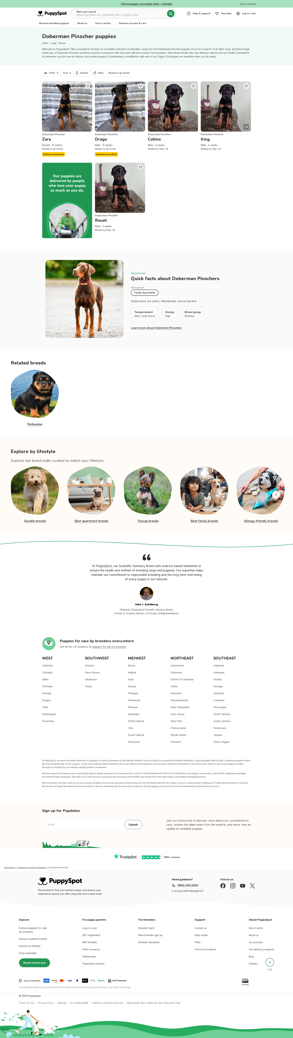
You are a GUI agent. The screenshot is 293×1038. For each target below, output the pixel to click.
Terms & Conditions (205, 949)
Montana (47, 686)
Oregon (46, 700)
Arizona (89, 665)
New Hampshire (180, 707)
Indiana (132, 672)
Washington (49, 714)
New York (176, 721)
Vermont (176, 742)
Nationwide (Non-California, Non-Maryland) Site (153, 1002)
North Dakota (136, 721)
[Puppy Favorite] (87, 86)
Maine (174, 686)
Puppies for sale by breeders (32, 868)
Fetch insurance (91, 949)
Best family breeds (204, 521)
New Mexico (92, 672)
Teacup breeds (148, 521)
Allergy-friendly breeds (261, 521)
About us (82, 23)
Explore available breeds (33, 938)
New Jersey (177, 714)
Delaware (176, 672)
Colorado (47, 672)
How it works (103, 23)
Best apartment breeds (91, 521)
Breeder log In (147, 928)
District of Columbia (182, 679)
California (47, 665)
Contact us (201, 928)
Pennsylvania (178, 728)
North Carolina (221, 714)
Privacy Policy (46, 1002)
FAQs (197, 942)
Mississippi (219, 707)
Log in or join (89, 928)
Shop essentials (28, 953)
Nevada (46, 693)
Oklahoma (91, 679)
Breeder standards (149, 942)
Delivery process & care (132, 23)
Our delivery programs (261, 949)
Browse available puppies (54, 23)
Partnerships (89, 956)
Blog (251, 956)
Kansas (132, 686)
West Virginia (221, 742)
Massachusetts (180, 700)
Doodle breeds (35, 521)
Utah (45, 707)
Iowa (131, 679)
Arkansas (218, 672)
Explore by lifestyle (30, 946)
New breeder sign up (150, 935)
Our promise (255, 942)
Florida (217, 679)
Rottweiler (35, 424)
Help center (201, 935)
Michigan (133, 693)
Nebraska (133, 714)
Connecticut (177, 665)
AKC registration (91, 935)
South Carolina (221, 721)
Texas (88, 686)
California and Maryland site (107, 1002)
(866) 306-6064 (187, 885)
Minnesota (134, 700)
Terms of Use (26, 1002)
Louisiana (218, 700)
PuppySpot (9, 868)
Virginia (217, 735)
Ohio (130, 728)
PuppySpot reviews (93, 963)
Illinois (131, 665)
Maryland (176, 693)
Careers (253, 963)
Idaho (45, 679)
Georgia (218, 686)
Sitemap (62, 1002)
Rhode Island (178, 735)
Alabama (218, 665)
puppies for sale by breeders (109, 647)
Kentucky (218, 693)
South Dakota (136, 735)
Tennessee (219, 728)
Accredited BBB (79, 1002)
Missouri (133, 707)
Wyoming (48, 721)
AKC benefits (89, 942)
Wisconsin (134, 742)
